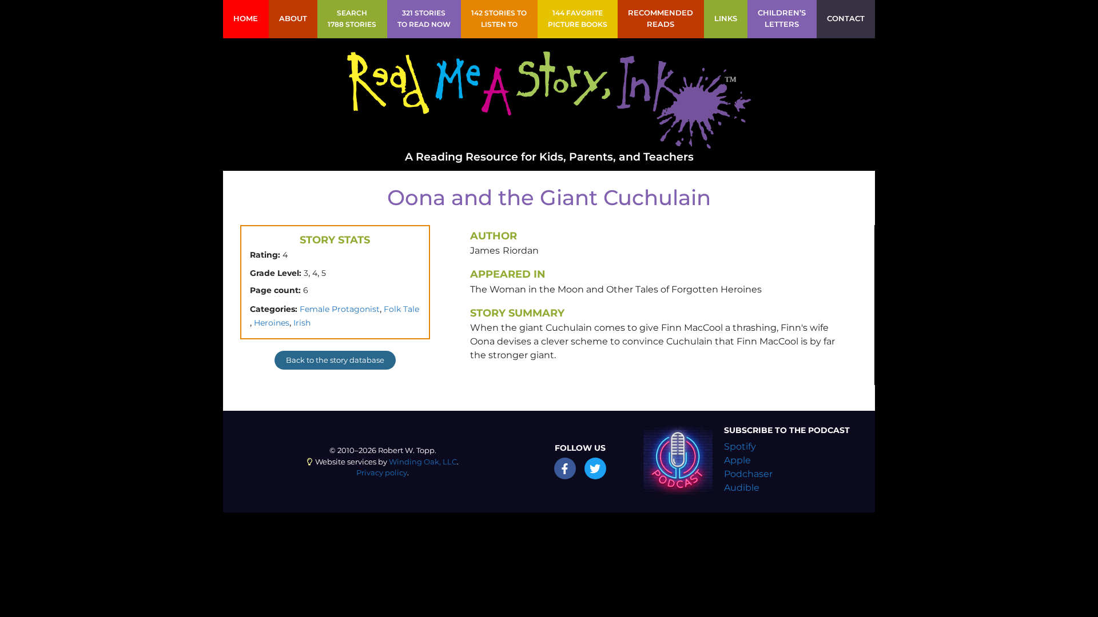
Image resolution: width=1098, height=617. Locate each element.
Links (725, 18)
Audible (741, 487)
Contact (846, 18)
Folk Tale (401, 309)
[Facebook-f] (565, 468)
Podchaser (748, 473)
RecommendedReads (660, 19)
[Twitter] (595, 468)
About (293, 18)
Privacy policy (381, 472)
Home (245, 18)
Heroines (271, 323)
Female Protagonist (340, 309)
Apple (737, 460)
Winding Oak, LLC (423, 462)
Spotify (740, 446)
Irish (302, 323)
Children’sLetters (782, 19)
